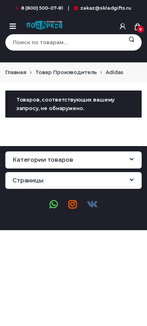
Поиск (131, 42)
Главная (15, 72)
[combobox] (63, 42)
